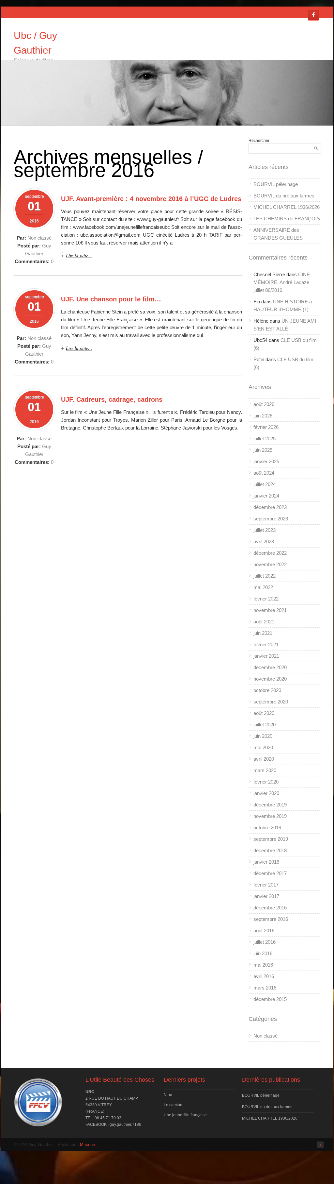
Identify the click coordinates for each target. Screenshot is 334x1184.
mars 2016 (264, 987)
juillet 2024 (264, 484)
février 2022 (266, 598)
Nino (168, 1094)
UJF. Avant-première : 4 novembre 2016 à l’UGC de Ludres (151, 198)
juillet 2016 (264, 942)
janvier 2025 (266, 461)
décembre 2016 (270, 907)
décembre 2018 (270, 850)
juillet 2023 (264, 530)
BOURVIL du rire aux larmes (283, 195)
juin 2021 (262, 633)
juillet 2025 (264, 438)
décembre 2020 (270, 667)
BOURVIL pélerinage (275, 184)
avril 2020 (263, 759)
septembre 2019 (270, 839)
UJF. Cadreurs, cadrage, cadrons (111, 399)
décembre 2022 (270, 553)
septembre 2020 (270, 701)
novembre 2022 (270, 564)
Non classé (39, 238)
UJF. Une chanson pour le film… (111, 299)
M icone (87, 1144)
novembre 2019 (270, 816)
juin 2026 (262, 415)
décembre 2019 (270, 804)
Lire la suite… (79, 255)
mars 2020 (264, 770)
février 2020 (266, 782)
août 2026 (263, 404)
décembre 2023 (270, 507)
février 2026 (266, 427)
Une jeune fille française (185, 1115)
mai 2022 (263, 587)
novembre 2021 (270, 610)
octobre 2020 (267, 690)
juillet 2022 (264, 576)
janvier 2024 (266, 496)
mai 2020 (263, 747)
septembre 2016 (270, 919)
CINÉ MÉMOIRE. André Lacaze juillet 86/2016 (281, 282)
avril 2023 (263, 541)
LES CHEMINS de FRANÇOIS (286, 218)
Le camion (173, 1105)
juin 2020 (262, 736)
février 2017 (266, 885)
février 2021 (266, 644)
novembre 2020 (270, 679)
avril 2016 (263, 976)
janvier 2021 (266, 656)
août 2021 (263, 621)
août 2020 (263, 713)
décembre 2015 (270, 999)
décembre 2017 (270, 873)
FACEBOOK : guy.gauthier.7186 (113, 1124)
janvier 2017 (266, 896)
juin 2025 (262, 450)
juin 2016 (262, 953)
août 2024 (263, 473)
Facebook (313, 15)
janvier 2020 (266, 793)
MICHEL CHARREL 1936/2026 (286, 207)
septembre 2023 (270, 518)
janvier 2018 (266, 862)
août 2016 (263, 930)
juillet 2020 (264, 724)
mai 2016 (263, 965)
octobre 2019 (267, 827)
